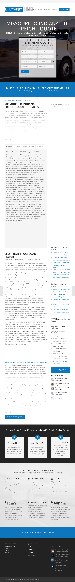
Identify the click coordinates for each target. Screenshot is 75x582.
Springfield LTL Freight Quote (61, 277)
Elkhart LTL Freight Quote (60, 302)
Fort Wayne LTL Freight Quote (61, 304)
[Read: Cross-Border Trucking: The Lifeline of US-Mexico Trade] (52, 551)
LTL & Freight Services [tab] (29, 146)
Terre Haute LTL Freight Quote (61, 299)
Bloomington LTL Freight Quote (61, 289)
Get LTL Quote (32, 555)
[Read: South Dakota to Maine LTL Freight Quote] (52, 379)
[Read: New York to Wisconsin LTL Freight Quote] (52, 393)
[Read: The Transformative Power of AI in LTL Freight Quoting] (52, 555)
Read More (8, 139)
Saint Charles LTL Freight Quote (61, 272)
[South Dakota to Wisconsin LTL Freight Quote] (73, 291)
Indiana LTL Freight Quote (60, 364)
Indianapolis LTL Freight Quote (61, 307)
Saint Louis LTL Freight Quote (61, 274)
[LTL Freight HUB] (19, 9)
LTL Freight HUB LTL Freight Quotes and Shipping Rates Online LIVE (62, 560)
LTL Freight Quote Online (26, 579)
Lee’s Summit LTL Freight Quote (61, 269)
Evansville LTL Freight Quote (60, 292)
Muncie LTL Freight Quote (60, 297)
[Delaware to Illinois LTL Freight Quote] (1, 291)
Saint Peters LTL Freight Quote (61, 262)
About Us (30, 552)
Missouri (14, 100)
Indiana (20, 100)
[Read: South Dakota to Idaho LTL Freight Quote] (52, 398)
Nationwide (8, 100)
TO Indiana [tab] (17, 146)
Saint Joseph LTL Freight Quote (61, 260)
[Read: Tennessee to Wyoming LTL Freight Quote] (52, 384)
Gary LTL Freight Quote (59, 294)
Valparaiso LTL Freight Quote (61, 312)
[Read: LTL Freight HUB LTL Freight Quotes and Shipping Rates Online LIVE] (52, 560)
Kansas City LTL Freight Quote (61, 255)
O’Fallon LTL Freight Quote (60, 257)
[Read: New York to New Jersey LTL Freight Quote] (52, 388)
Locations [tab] (40, 146)
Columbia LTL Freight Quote (60, 252)
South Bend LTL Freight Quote (61, 309)
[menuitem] (32, 9)
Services (30, 549)
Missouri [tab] (10, 146)
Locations (30, 547)
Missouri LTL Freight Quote (60, 361)
